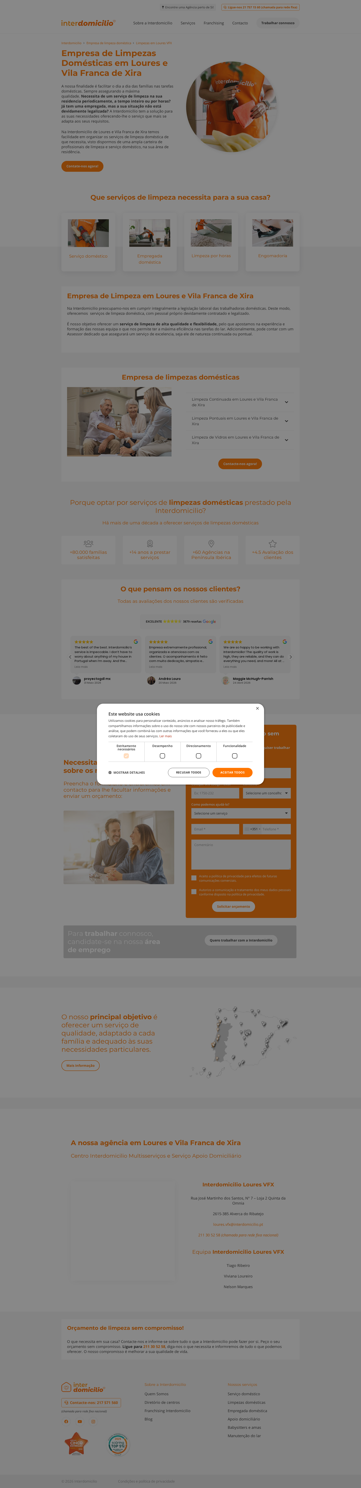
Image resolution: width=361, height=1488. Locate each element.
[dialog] (180, 743)
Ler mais (165, 736)
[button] (126, 772)
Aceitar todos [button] (232, 772)
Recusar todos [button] (188, 772)
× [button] (257, 708)
